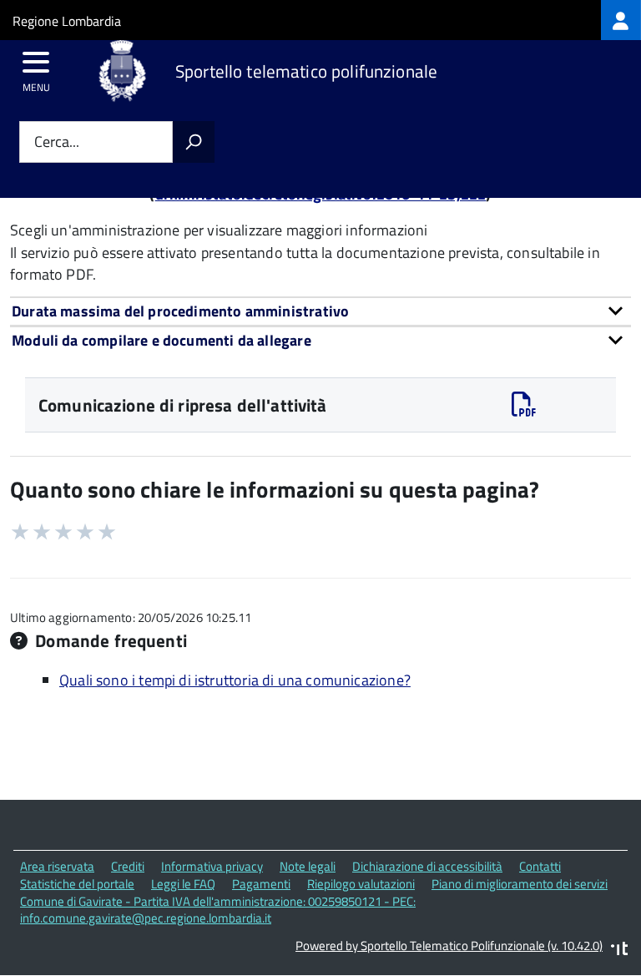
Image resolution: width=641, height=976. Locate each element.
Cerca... (56, 142)
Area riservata (57, 866)
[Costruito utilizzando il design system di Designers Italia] (619, 950)
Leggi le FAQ (183, 883)
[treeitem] (621, 20)
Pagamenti (261, 883)
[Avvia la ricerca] (194, 142)
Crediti (127, 866)
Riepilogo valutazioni (361, 883)
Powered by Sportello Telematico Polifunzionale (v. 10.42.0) (449, 945)
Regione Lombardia (67, 21)
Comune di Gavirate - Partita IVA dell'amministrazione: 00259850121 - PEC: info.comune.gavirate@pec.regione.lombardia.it (218, 910)
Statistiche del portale (77, 883)
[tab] (320, 311)
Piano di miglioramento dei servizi (520, 883)
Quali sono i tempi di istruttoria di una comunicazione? (235, 680)
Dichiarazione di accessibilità (427, 866)
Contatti (540, 866)
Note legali (308, 866)
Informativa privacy (212, 866)
